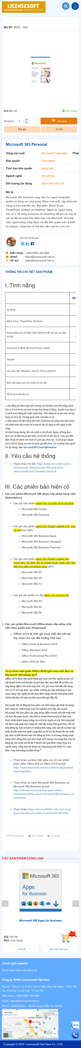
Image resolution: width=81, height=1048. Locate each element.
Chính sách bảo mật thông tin (19, 970)
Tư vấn (59, 129)
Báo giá (22, 129)
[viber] (32, 243)
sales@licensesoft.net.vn (25, 1000)
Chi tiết (21, 949)
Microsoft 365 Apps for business (40, 920)
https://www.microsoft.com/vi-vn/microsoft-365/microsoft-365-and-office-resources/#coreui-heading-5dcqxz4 (42, 467)
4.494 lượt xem (60, 949)
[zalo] (27, 243)
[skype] (23, 243)
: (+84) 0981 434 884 (36, 252)
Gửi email (37, 835)
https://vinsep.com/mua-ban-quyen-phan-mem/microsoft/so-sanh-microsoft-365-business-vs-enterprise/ (44, 794)
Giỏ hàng (62, 121)
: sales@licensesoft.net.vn (38, 256)
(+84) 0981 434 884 (27, 995)
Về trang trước (16, 835)
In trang (55, 835)
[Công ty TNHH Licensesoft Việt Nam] (40, 1024)
